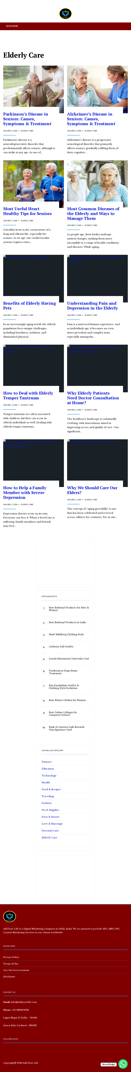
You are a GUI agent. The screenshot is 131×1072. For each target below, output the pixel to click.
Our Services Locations (16, 970)
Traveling (48, 796)
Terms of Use (10, 963)
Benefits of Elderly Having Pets (29, 305)
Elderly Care (27, 131)
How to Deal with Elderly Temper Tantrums (28, 395)
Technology (49, 775)
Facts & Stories (51, 816)
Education (48, 768)
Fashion (47, 803)
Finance (47, 761)
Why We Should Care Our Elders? (92, 490)
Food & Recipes (51, 789)
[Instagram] (16, 1050)
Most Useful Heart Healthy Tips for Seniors (27, 211)
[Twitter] (10, 1050)
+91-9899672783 (20, 1010)
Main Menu (12, 26)
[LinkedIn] (26, 1050)
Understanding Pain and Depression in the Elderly (92, 305)
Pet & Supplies (50, 810)
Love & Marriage (52, 823)
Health (46, 782)
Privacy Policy (11, 957)
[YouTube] (21, 1050)
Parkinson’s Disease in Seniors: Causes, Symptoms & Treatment (27, 118)
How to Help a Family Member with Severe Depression (24, 492)
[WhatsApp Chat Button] (123, 1064)
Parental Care (50, 830)
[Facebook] (5, 1050)
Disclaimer (9, 976)
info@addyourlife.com (24, 1002)
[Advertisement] (65, 565)
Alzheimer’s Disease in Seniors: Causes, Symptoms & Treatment (91, 118)
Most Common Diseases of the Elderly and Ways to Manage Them (93, 213)
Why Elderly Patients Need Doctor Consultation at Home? (93, 397)
